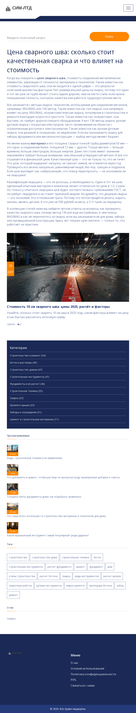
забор (120, 585)
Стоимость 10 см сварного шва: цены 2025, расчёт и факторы (58, 306)
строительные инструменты (26, 566)
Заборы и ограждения (26, 412)
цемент (80, 566)
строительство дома (44, 557)
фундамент (96, 566)
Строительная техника (26, 391)
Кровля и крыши (22, 405)
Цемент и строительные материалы (34, 419)
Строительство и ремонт (28, 355)
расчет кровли (112, 576)
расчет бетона (49, 576)
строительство (18, 557)
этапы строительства (22, 576)
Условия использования (87, 668)
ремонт (13, 595)
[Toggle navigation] (128, 8)
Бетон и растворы (23, 362)
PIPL (74, 680)
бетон (97, 557)
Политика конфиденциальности (93, 674)
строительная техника (75, 557)
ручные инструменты (49, 585)
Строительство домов (26, 369)
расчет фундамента (59, 566)
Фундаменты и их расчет (27, 384)
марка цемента (75, 585)
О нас (74, 663)
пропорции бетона (100, 585)
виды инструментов (87, 576)
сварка (66, 576)
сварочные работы (20, 585)
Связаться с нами (83, 685)
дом (109, 566)
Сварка (11, 324)
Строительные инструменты (29, 376)
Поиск (109, 36)
